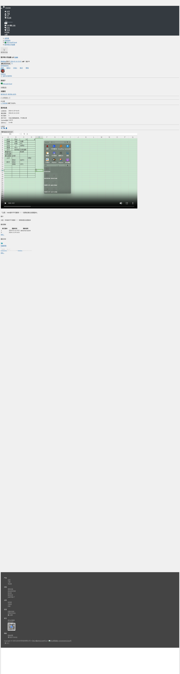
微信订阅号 (10, 622)
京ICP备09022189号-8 (39, 641)
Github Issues (12, 613)
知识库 (10, 593)
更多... (2, 234)
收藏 (3, 101)
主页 (8, 11)
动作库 (6, 38)
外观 (9, 606)
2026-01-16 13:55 (15, 61)
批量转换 (3, 246)
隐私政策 (10, 635)
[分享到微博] (2, 128)
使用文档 (10, 589)
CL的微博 (12, 620)
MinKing (3, 61)
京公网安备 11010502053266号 (60, 641)
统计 (21, 68)
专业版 (8, 18)
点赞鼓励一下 (6, 98)
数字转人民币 (12, 94)
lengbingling (4, 250)
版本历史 (10, 595)
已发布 (16, 57)
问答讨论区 (11, 611)
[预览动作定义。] (12, 63)
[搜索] (5, 23)
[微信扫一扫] (4, 128)
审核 (27, 68)
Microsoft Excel (7, 84)
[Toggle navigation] (1, 8)
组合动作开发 (12, 591)
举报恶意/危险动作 (8, 132)
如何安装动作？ (5, 65)
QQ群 (11, 615)
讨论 (15, 68)
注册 (6, 34)
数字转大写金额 (9, 44)
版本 (8, 68)
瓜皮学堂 (10, 597)
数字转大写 (4, 94)
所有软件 (7, 40)
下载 (8, 14)
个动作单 (4, 103)
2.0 (7, 15)
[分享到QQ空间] (6, 128)
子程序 (10, 604)
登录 (7, 32)
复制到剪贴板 (6, 63)
